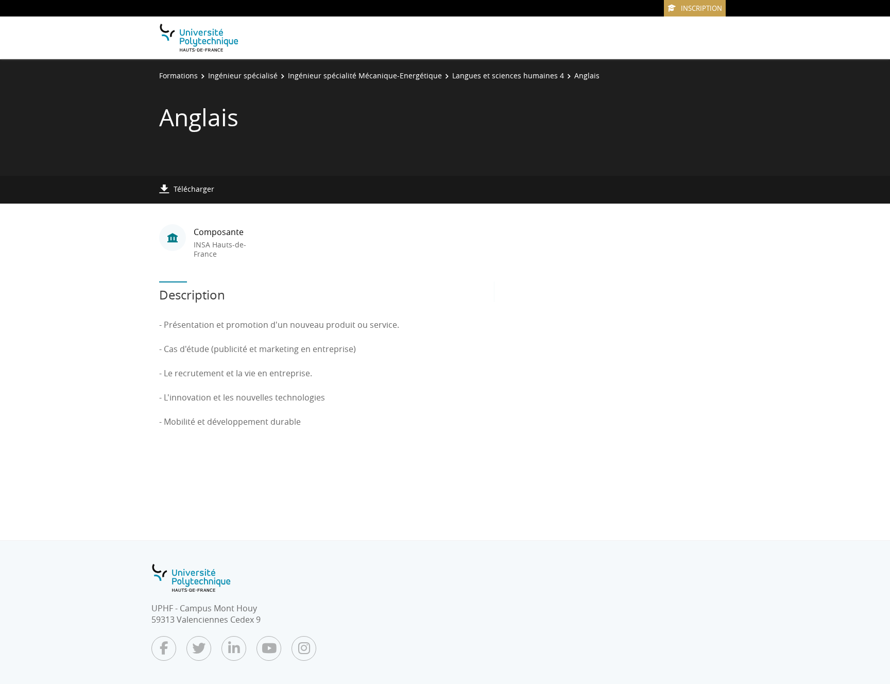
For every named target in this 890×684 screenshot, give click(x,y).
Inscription (701, 8)
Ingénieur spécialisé (243, 75)
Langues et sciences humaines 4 (508, 75)
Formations (178, 75)
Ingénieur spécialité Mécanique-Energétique (365, 75)
